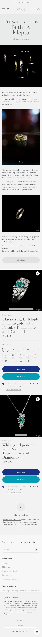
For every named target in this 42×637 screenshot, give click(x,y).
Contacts (5, 563)
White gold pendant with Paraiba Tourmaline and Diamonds (19, 451)
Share (22, 260)
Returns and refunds (10, 571)
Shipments (6, 567)
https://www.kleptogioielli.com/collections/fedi (20, 251)
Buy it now (21, 376)
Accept (20, 620)
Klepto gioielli (7, 315)
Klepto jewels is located (12, 519)
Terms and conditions (10, 579)
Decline (20, 625)
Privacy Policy (7, 575)
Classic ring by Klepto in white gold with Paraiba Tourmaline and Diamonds (20, 325)
